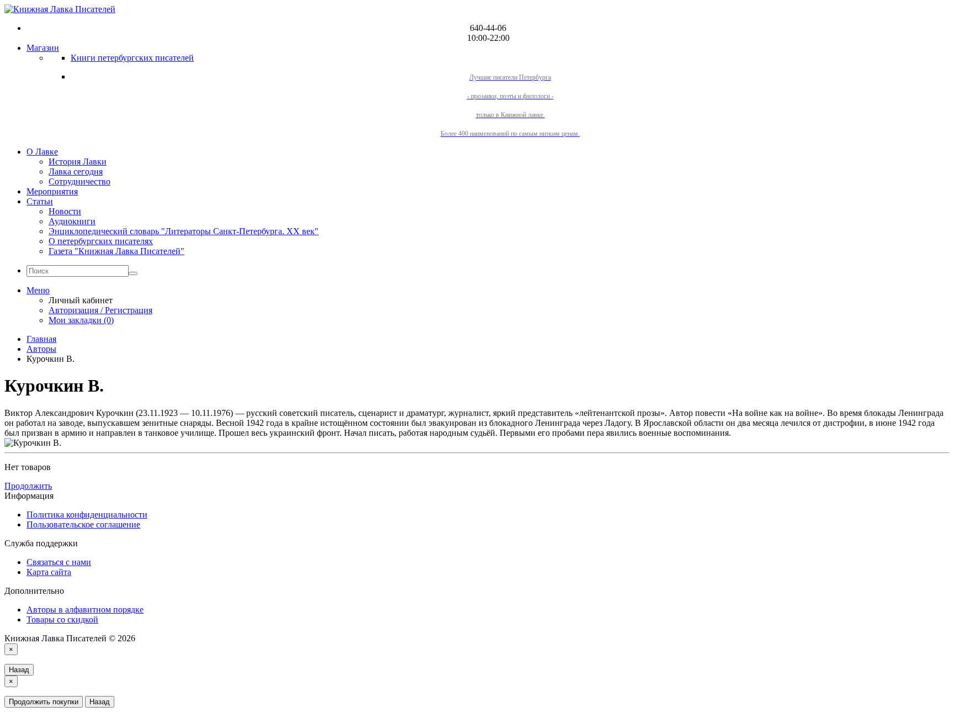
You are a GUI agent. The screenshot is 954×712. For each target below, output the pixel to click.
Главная (41, 339)
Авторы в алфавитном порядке (85, 609)
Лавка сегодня (76, 171)
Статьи (39, 201)
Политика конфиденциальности (86, 514)
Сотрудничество (79, 181)
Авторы (41, 349)
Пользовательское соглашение (83, 524)
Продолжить (28, 486)
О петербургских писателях (101, 241)
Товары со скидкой (62, 619)
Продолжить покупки (43, 702)
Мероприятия (52, 191)
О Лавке (42, 151)
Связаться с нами (58, 562)
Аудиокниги (72, 221)
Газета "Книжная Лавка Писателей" (116, 251)
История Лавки (78, 161)
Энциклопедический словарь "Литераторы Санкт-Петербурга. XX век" (184, 231)
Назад (19, 670)
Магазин (42, 47)
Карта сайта (48, 572)
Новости (65, 211)
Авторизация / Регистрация (100, 310)
